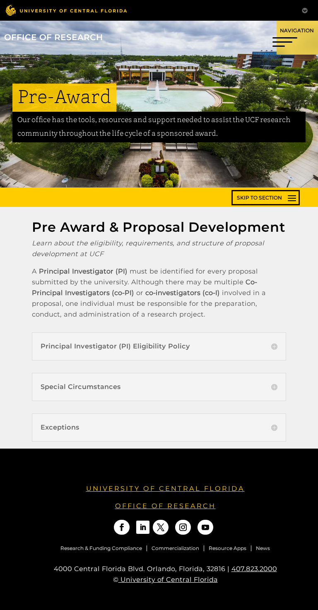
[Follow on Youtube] (205, 527)
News (263, 548)
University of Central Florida (165, 488)
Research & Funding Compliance (101, 548)
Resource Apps (227, 548)
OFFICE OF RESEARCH (165, 506)
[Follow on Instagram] (183, 527)
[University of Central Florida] (66, 10)
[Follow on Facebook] (122, 527)
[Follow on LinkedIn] (142, 527)
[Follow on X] (161, 527)
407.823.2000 (254, 569)
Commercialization (175, 548)
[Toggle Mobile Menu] (305, 9)
